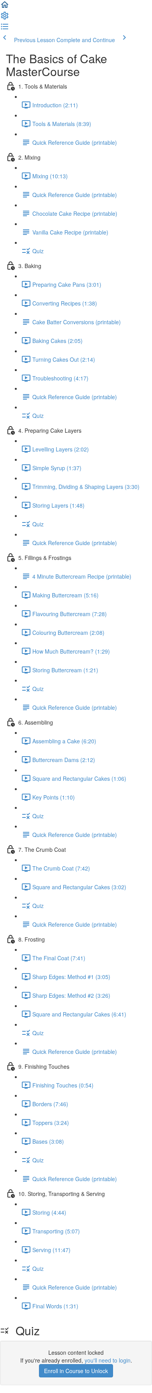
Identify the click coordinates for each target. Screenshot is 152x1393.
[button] (4, 7)
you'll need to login (108, 1360)
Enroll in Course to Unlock (76, 1371)
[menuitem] (4, 18)
